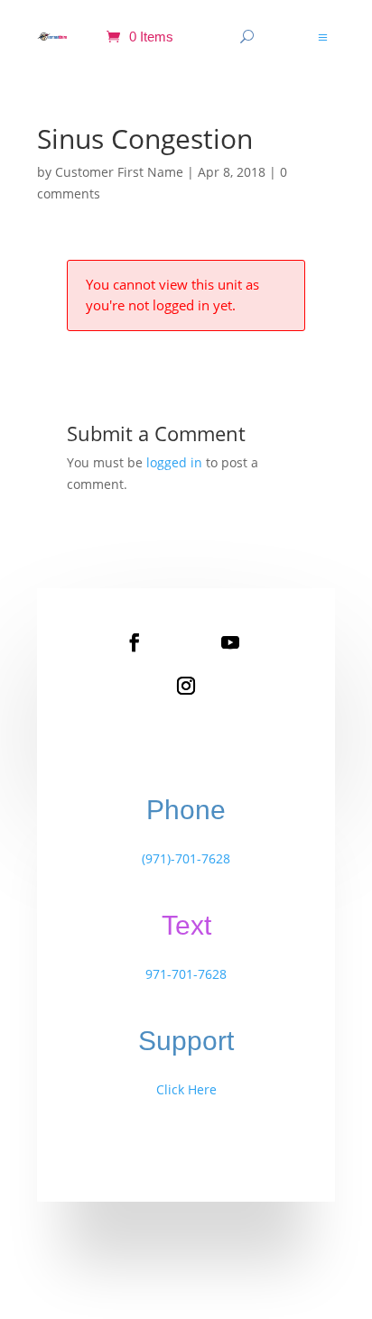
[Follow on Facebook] (134, 642)
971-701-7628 (186, 973)
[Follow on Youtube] (230, 642)
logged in (174, 462)
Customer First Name (119, 171)
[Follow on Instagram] (186, 686)
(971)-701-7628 (186, 858)
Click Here (186, 1089)
